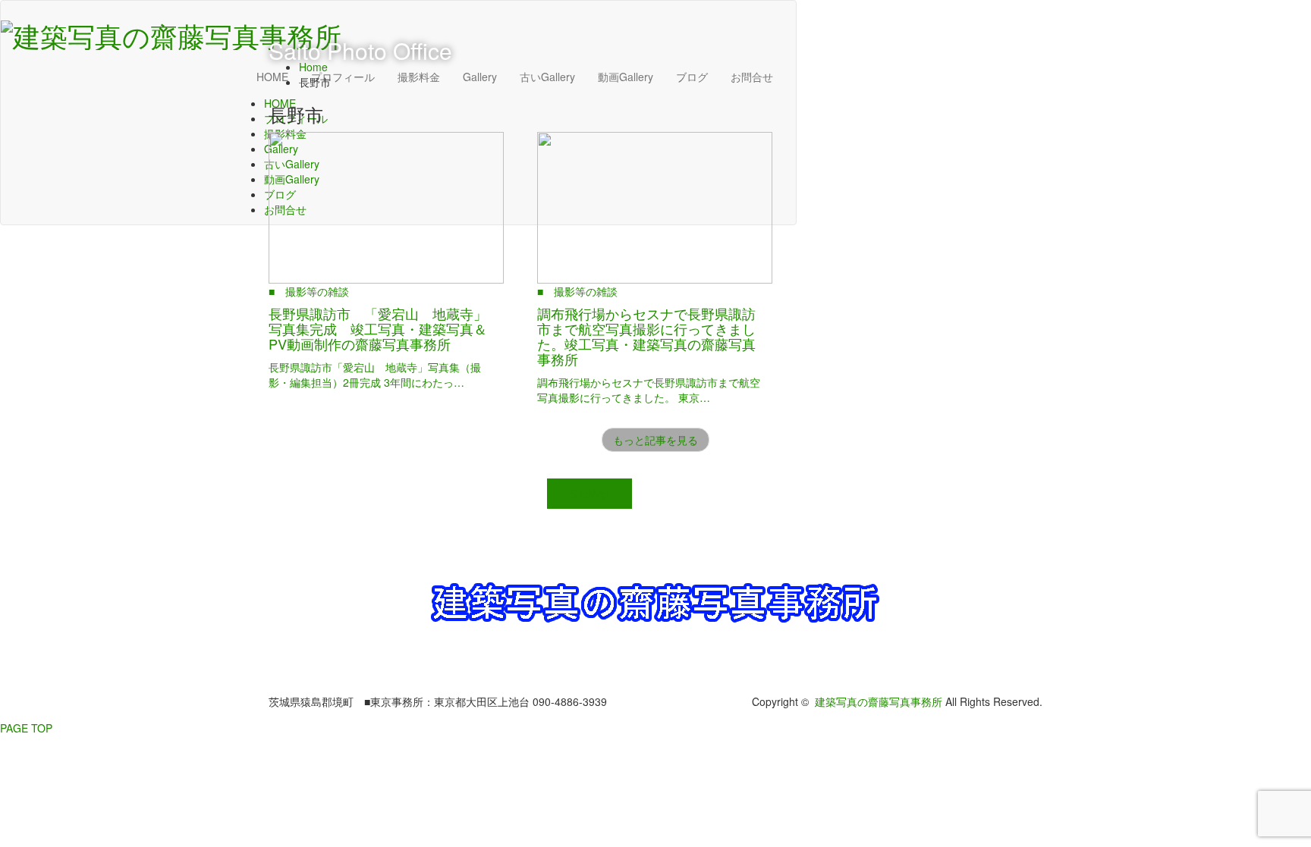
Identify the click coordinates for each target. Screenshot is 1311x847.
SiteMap (589, 493)
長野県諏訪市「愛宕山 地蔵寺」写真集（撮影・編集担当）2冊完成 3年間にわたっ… (375, 374)
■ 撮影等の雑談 (309, 291)
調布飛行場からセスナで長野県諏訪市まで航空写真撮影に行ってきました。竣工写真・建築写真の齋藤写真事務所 (646, 335)
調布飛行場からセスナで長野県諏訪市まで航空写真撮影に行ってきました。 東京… (648, 390)
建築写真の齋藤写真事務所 (878, 701)
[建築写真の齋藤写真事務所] (171, 30)
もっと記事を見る (655, 439)
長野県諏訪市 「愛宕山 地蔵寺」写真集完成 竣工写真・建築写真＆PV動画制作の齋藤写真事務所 (378, 328)
